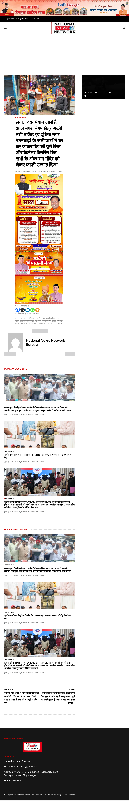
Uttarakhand (21, 117)
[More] (37, 310)
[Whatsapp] (32, 310)
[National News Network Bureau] (15, 342)
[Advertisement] (64, 53)
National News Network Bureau (52, 171)
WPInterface (70, 795)
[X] (22, 310)
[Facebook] (17, 310)
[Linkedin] (27, 310)
